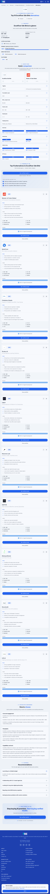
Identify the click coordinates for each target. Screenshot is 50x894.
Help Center (3, 850)
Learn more (22, 888)
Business (3, 869)
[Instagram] (23, 845)
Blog (2, 852)
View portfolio (25, 238)
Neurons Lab (6, 454)
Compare (21, 18)
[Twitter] (26, 845)
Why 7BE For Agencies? (6, 876)
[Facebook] (21, 845)
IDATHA (4, 505)
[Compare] (46, 194)
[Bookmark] (43, 194)
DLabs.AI (5, 351)
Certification (3, 880)
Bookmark (30, 18)
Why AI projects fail (30, 867)
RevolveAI (5, 607)
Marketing (3, 867)
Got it (25, 891)
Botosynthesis (6, 556)
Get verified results (24, 173)
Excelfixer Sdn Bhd (6, 78)
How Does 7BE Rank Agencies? (32, 865)
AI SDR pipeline (29, 850)
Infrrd (4, 658)
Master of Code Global (31, 78)
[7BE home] (25, 834)
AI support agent (29, 852)
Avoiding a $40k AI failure (31, 854)
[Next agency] (23, 81)
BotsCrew (5, 249)
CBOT (4, 402)
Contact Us (3, 856)
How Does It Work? (30, 863)
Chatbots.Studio (7, 300)
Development (4, 863)
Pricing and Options (5, 878)
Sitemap (3, 854)
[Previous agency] (3, 81)
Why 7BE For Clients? (30, 861)
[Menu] (48, 1)
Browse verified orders (6, 861)
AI (1, 871)
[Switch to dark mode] (45, 1)
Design (2, 865)
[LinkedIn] (29, 845)
